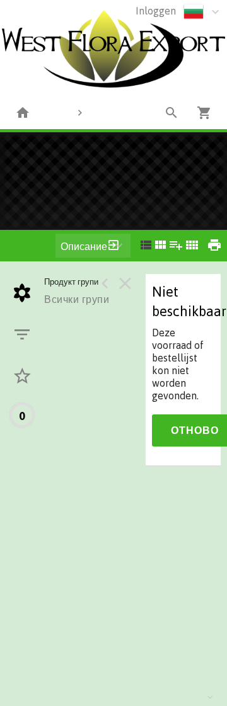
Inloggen (156, 10)
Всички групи (76, 299)
